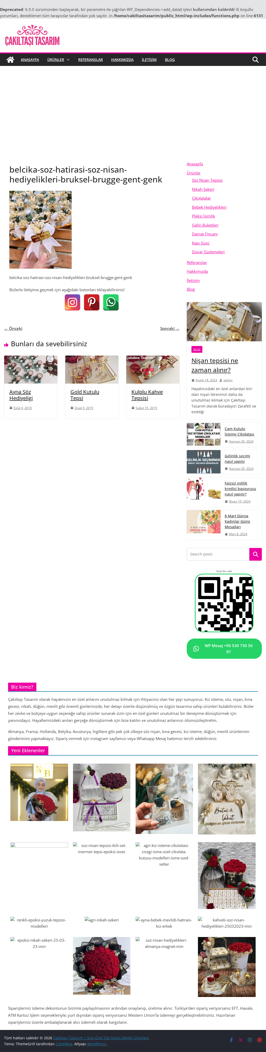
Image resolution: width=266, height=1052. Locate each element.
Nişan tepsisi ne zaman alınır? (214, 365)
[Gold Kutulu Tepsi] (91, 358)
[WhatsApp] (111, 302)
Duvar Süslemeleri (208, 251)
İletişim (149, 59)
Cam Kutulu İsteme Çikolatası (239, 431)
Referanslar (90, 59)
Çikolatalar (201, 198)
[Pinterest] (91, 302)
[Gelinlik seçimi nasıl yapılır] (204, 462)
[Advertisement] (133, 105)
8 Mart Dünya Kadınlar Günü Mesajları (237, 521)
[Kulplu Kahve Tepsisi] (152, 358)
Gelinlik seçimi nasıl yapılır (237, 458)
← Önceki (13, 328)
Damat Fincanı (205, 233)
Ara (256, 554)
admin (227, 380)
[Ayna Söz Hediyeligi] (30, 358)
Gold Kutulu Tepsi (84, 395)
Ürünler (55, 59)
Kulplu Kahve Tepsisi (147, 395)
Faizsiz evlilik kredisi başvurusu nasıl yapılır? (240, 489)
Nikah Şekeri (203, 189)
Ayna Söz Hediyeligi (21, 395)
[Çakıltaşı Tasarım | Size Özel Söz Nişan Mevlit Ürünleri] (10, 59)
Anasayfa (30, 59)
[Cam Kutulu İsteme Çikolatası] (204, 435)
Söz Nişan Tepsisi (207, 180)
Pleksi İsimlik (203, 216)
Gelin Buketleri (205, 225)
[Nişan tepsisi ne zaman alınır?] (224, 322)
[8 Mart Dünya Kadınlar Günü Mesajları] (204, 525)
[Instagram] (72, 302)
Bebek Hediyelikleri (209, 207)
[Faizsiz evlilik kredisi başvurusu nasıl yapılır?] (204, 492)
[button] (67, 59)
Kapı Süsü (200, 243)
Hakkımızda (122, 59)
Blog (170, 59)
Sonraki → (169, 328)
